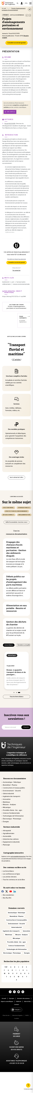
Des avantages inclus (16, 457)
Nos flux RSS (7, 898)
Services (16, 404)
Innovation (7, 799)
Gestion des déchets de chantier (16, 623)
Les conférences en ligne (11, 874)
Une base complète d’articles (16, 376)
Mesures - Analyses (9, 805)
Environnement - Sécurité (12, 791)
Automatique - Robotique (12, 782)
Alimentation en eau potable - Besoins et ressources (16, 608)
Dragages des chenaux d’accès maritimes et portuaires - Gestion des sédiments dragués (16, 549)
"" (16, 349)
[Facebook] (2, 891)
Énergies (6, 822)
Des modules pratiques (16, 429)
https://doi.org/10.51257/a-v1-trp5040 (14, 296)
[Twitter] (7, 891)
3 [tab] (19, 692)
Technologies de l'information (13, 816)
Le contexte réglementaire (23, 319)
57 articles (16, 360)
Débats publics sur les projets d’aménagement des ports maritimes (16, 581)
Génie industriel (8, 794)
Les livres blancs (8, 871)
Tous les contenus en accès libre (14, 880)
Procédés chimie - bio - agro (12, 810)
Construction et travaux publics (14, 788)
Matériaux (6, 802)
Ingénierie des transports (11, 796)
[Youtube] (11, 891)
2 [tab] (16, 692)
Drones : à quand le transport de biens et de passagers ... (16, 672)
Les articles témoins (9, 877)
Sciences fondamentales (11, 813)
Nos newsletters (8, 895)
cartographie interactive (18, 856)
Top (5, 967)
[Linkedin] (15, 891)
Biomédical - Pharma (10, 785)
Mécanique (7, 807)
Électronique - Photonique (12, 819)
